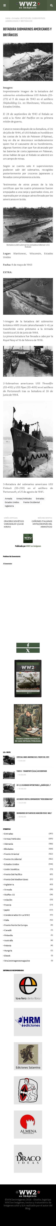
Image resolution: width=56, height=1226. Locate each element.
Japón (28, 910)
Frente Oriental (28, 854)
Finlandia (28, 935)
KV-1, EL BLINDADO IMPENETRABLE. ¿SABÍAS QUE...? (34, 785)
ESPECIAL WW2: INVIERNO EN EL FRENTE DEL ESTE (33, 757)
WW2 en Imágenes (33, 546)
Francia (28, 905)
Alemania (28, 844)
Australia (28, 940)
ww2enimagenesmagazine (28, 960)
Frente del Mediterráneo (28, 879)
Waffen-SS (28, 894)
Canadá (28, 930)
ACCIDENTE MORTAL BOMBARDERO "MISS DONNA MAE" (35, 799)
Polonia (28, 945)
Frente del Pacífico (28, 874)
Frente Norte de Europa (28, 925)
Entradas (40, 498)
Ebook (28, 955)
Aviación (28, 900)
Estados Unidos (12, 502)
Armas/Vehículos (24, 498)
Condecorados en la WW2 (28, 915)
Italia (28, 920)
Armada (15, 18)
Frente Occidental (31, 502)
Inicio (7, 18)
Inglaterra (9, 506)
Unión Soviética (28, 869)
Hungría (28, 950)
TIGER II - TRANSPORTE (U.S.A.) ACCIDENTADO (32, 771)
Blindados (28, 849)
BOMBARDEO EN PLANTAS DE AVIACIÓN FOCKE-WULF (34, 813)
